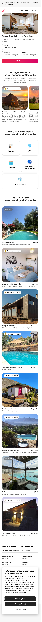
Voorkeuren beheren (20, 609)
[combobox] (20, 48)
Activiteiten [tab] (26, 550)
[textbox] (11, 55)
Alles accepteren (20, 599)
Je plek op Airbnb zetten (28, 10)
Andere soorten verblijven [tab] (10, 550)
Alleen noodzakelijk (20, 604)
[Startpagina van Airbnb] (3, 10)
